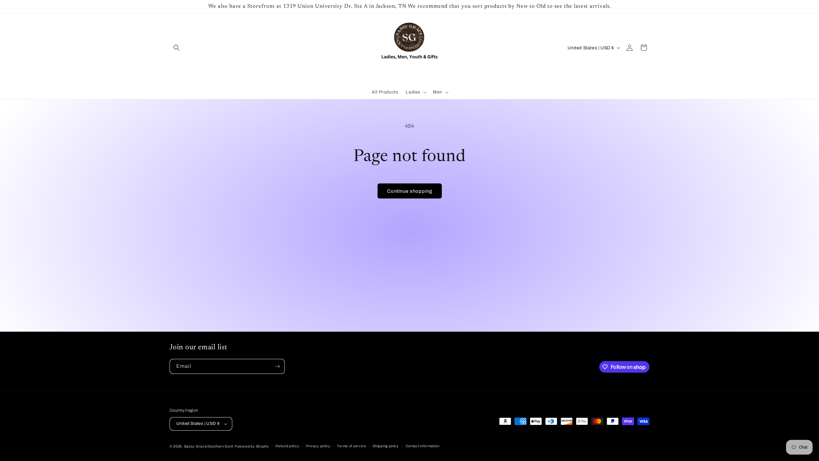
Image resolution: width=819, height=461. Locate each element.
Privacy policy (318, 446)
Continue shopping (409, 191)
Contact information (423, 446)
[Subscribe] (277, 366)
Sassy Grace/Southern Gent (209, 446)
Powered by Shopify (252, 446)
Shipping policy (386, 446)
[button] (177, 48)
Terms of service (351, 446)
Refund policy (287, 446)
